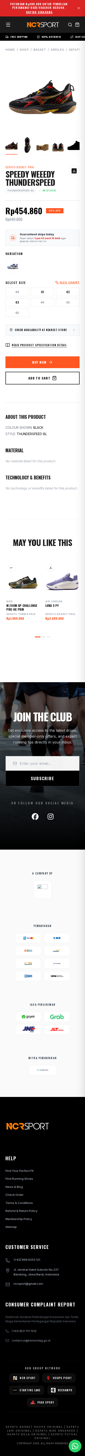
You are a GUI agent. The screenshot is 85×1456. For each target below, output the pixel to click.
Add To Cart (39, 378)
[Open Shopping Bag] (77, 24)
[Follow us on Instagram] (50, 817)
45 (68, 302)
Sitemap (11, 1227)
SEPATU (75, 49)
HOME (10, 49)
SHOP (24, 49)
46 (17, 312)
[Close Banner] (78, 8)
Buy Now (39, 362)
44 (42, 302)
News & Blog (14, 1187)
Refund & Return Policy (21, 1211)
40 (17, 291)
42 (68, 291)
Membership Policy (18, 1219)
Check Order (14, 1194)
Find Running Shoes (19, 1178)
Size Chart (70, 282)
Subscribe (42, 778)
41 (42, 291)
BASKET (40, 49)
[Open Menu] (8, 24)
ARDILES (57, 49)
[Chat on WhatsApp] (75, 1446)
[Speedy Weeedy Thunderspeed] (12, 266)
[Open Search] (70, 24)
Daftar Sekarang (39, 12)
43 (17, 302)
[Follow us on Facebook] (35, 817)
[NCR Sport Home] (42, 24)
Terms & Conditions (19, 1203)
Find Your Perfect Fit (19, 1170)
